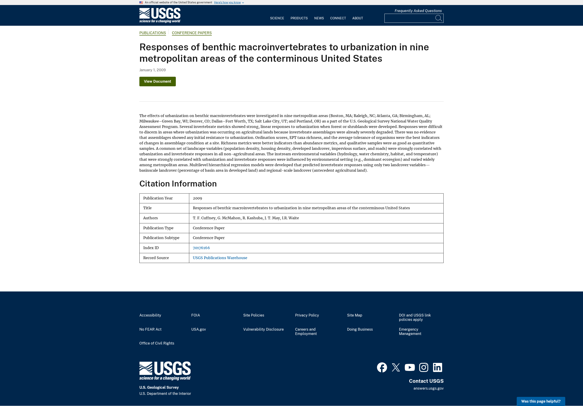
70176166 (201, 248)
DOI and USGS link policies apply (415, 317)
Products (299, 18)
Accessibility (150, 315)
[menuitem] (277, 15)
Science (277, 18)
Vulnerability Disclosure (263, 329)
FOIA (195, 315)
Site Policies (253, 315)
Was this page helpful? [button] (541, 401)
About (357, 18)
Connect (338, 18)
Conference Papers (192, 33)
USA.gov (198, 329)
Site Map (354, 315)
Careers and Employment (306, 331)
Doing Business (360, 329)
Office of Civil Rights (156, 343)
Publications (152, 33)
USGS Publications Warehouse (220, 258)
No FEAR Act (150, 329)
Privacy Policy (307, 315)
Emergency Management (410, 331)
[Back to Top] (566, 389)
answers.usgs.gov (429, 388)
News (319, 18)
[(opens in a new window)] (382, 366)
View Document (157, 81)
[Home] (159, 22)
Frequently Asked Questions (418, 11)
